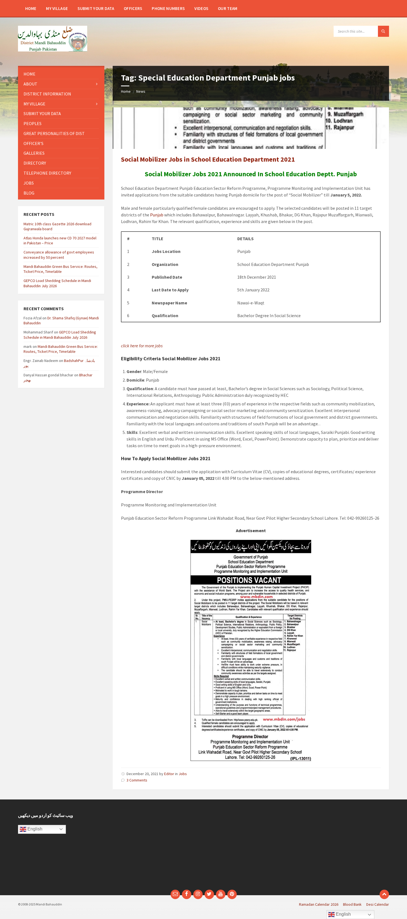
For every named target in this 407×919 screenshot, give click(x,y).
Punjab (156, 215)
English (34, 829)
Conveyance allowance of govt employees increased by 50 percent (59, 255)
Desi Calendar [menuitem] (377, 904)
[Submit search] (383, 31)
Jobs (183, 773)
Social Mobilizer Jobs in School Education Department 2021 (208, 159)
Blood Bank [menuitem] (352, 904)
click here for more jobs (142, 345)
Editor (169, 773)
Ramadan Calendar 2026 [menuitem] (318, 904)
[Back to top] (384, 894)
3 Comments (137, 780)
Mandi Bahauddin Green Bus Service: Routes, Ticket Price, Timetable (60, 269)
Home (126, 91)
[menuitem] (31, 8)
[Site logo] (52, 50)
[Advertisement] (156, 847)
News (140, 91)
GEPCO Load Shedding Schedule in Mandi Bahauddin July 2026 (60, 335)
